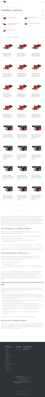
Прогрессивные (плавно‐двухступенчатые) (13, 24)
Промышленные (11, 29)
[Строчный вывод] (42, 37)
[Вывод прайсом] (44, 37)
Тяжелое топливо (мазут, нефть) (8, 359)
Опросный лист (27, 346)
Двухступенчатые (33, 17)
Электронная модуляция (34, 23)
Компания (18, 346)
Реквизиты (18, 349)
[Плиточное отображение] (40, 37)
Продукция (8, 346)
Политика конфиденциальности (22, 391)
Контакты (26, 349)
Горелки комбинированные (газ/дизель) (9, 355)
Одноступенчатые (11, 17)
